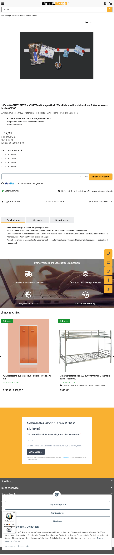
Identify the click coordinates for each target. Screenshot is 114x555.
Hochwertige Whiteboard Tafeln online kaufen (56, 112)
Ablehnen (57, 521)
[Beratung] (108, 253)
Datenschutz (23, 546)
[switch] (9, 530)
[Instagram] (108, 289)
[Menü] (14, 513)
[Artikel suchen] (109, 9)
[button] (105, 3)
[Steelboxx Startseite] (56, 3)
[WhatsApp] (108, 271)
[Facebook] (108, 280)
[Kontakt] (108, 262)
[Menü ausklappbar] (2, 3)
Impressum (10, 546)
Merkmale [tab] (37, 220)
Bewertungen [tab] (61, 220)
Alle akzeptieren (57, 504)
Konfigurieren (57, 513)
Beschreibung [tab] (13, 220)
